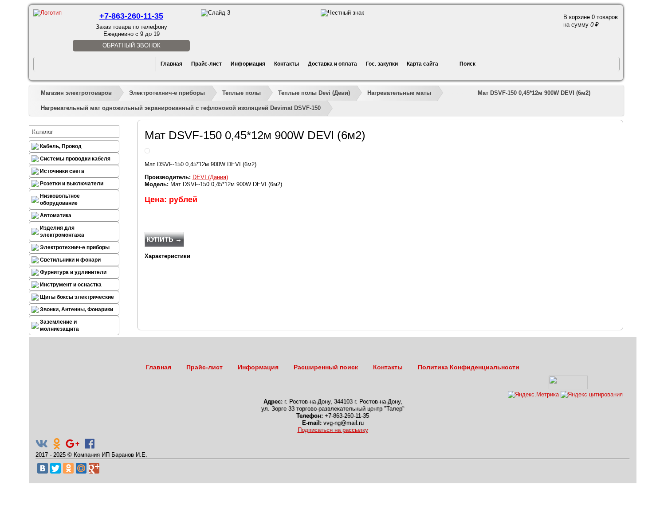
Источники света (62, 171)
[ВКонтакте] (42, 468)
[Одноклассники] (68, 468)
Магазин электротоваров (76, 93)
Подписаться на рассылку (333, 430)
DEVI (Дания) (210, 177)
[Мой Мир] (81, 468)
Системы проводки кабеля (75, 159)
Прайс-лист (206, 64)
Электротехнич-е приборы (167, 93)
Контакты (286, 64)
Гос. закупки (382, 64)
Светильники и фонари (70, 260)
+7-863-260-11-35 (131, 16)
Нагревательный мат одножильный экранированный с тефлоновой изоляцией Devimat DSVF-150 (181, 108)
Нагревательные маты (399, 93)
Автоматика (55, 215)
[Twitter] (55, 468)
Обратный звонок (131, 45)
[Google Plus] (94, 468)
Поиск (467, 64)
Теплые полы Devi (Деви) (314, 93)
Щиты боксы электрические (77, 297)
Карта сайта (422, 64)
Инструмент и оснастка (71, 285)
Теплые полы (241, 93)
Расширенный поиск (326, 367)
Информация (248, 64)
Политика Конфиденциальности (468, 367)
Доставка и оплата (332, 64)
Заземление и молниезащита (59, 325)
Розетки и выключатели (71, 183)
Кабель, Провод (61, 146)
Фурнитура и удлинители (73, 272)
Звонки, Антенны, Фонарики (76, 309)
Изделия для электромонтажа (62, 231)
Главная (171, 64)
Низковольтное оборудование (60, 199)
